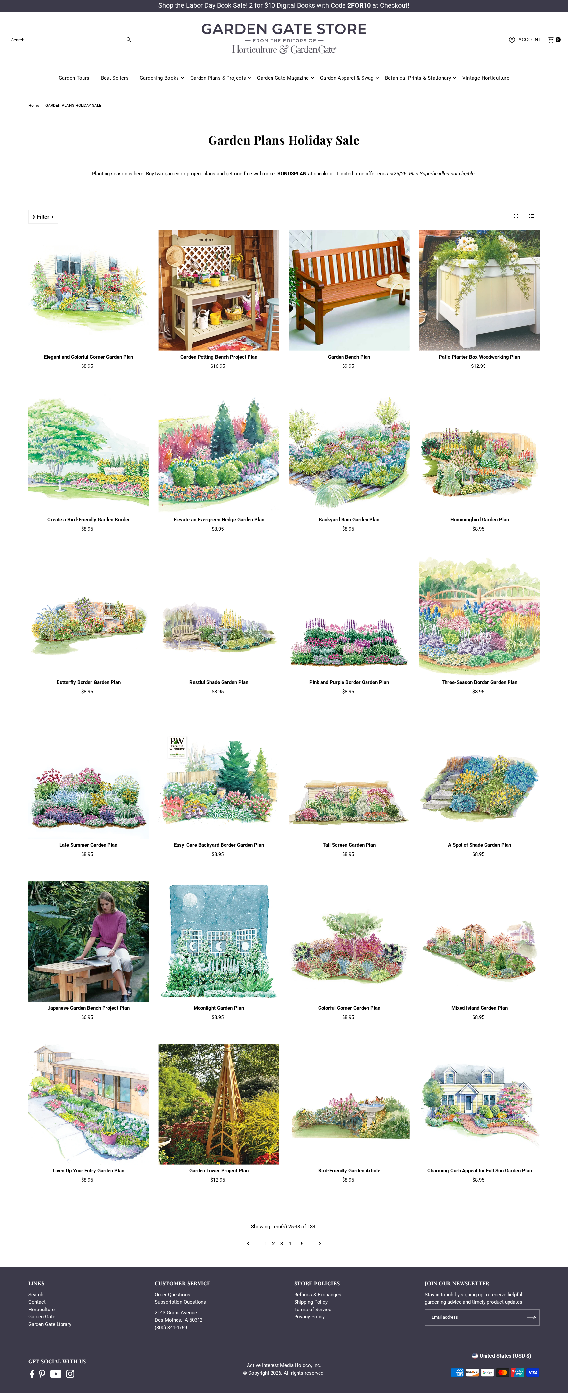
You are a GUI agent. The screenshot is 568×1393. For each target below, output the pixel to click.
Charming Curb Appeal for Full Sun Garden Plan (479, 1171)
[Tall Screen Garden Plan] (349, 779)
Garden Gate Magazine (283, 78)
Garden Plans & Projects (218, 78)
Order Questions (172, 1295)
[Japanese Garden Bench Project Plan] (88, 941)
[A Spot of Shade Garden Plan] (479, 779)
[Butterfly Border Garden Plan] (88, 616)
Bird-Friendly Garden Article (349, 1171)
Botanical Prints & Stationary (418, 78)
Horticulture (41, 1309)
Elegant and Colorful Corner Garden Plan (88, 357)
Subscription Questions (180, 1302)
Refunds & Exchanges (317, 1295)
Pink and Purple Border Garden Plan (349, 682)
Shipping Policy (311, 1302)
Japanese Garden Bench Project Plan (89, 1008)
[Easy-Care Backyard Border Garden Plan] (218, 779)
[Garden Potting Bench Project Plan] (218, 290)
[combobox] (71, 40)
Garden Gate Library (49, 1324)
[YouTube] (56, 1375)
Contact (37, 1302)
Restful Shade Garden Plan (218, 682)
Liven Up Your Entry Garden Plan (88, 1171)
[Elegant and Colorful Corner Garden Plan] (88, 290)
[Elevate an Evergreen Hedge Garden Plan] (218, 453)
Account (529, 40)
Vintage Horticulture (485, 78)
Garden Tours (74, 78)
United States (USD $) (505, 1356)
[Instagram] (70, 1375)
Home (33, 105)
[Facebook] (32, 1375)
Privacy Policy (309, 1317)
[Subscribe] (531, 1317)
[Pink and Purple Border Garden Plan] (349, 616)
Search (35, 1295)
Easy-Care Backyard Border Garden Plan (219, 845)
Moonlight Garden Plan (219, 1008)
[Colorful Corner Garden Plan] (349, 941)
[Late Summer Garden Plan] (88, 779)
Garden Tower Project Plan (218, 1171)
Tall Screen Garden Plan (349, 845)
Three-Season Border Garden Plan (479, 682)
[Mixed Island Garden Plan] (479, 941)
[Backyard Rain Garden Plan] (349, 453)
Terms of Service (312, 1309)
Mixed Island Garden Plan (479, 1008)
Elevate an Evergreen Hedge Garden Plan (219, 520)
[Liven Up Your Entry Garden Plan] (88, 1104)
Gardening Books (159, 78)
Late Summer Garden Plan (88, 845)
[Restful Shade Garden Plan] (218, 616)
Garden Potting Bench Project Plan (218, 357)
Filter (43, 217)
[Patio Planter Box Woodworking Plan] (479, 290)
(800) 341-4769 (171, 1328)
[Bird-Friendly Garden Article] (349, 1104)
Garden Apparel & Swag (347, 78)
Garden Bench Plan (349, 357)
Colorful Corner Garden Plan (349, 1008)
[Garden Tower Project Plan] (218, 1104)
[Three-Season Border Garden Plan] (479, 616)
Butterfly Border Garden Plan (89, 682)
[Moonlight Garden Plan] (218, 941)
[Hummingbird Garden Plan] (479, 453)
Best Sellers (115, 78)
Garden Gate (41, 1317)
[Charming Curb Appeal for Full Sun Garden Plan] (479, 1104)
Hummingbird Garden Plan (479, 520)
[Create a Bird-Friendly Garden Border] (88, 453)
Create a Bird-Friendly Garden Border (88, 520)
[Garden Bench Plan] (349, 290)
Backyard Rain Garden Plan (349, 520)
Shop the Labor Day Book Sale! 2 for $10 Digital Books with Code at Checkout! (283, 5)
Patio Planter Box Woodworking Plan (479, 357)
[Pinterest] (42, 1375)
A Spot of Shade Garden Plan (479, 845)
